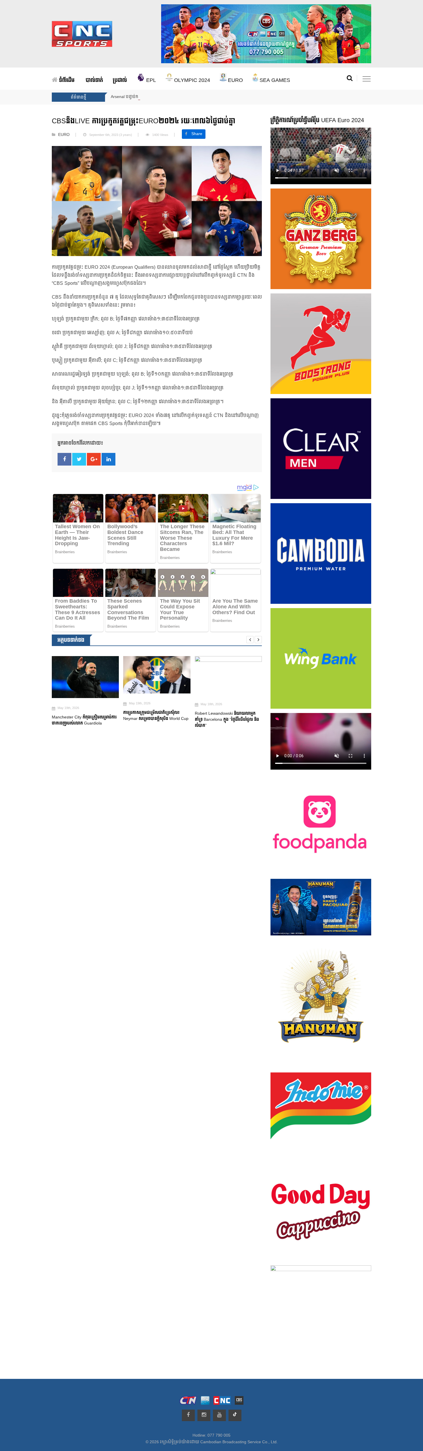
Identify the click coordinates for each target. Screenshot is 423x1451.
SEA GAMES (274, 80)
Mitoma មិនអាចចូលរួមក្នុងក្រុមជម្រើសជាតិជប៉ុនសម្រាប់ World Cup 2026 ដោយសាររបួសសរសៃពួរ (228, 721)
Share (196, 134)
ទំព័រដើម (66, 80)
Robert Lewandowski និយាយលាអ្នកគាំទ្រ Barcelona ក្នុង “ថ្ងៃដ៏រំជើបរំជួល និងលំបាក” (155, 719)
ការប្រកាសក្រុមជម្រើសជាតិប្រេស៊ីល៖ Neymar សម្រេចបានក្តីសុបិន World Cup (85, 715)
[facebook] (188, 1415)
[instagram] (203, 1415)
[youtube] (219, 1415)
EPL (150, 80)
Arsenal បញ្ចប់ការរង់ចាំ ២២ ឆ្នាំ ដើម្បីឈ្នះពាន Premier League (164, 97)
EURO (234, 80)
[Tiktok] (234, 1415)
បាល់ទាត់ (94, 80)
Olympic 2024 (191, 80)
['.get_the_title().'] (85, 675)
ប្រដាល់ (120, 80)
